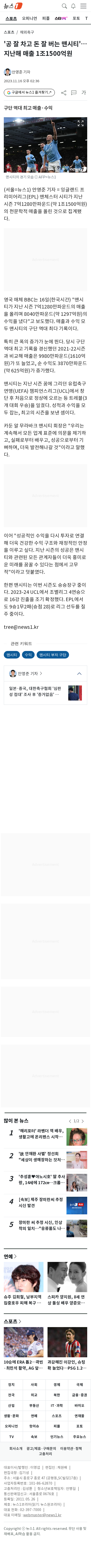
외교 (34, 1395)
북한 (57, 1395)
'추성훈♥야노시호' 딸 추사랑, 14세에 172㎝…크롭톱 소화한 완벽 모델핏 (42, 1182)
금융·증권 (79, 1395)
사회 (34, 1384)
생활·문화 (11, 1416)
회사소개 (15, 1448)
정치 (11, 1384)
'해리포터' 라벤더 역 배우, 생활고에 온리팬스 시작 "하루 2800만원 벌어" (41, 1137)
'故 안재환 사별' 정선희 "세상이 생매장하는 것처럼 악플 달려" (42, 1160)
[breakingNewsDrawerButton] (73, 5)
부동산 (34, 1405)
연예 (8, 1256)
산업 (11, 1405)
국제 (79, 1384)
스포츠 (9, 32)
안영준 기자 (21, 72)
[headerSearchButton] (64, 5)
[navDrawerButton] (83, 6)
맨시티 (12, 654)
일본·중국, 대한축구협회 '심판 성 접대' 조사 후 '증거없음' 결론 (35, 692)
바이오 (79, 1405)
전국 (11, 1395)
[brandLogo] (13, 5)
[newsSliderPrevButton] (70, 1121)
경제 (57, 1384)
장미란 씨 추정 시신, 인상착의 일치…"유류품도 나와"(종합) (40, 1228)
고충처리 (45, 1454)
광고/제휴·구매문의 (41, 1448)
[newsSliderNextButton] (82, 1121)
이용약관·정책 (71, 1448)
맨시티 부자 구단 (52, 654)
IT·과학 (57, 1405)
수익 (28, 654)
